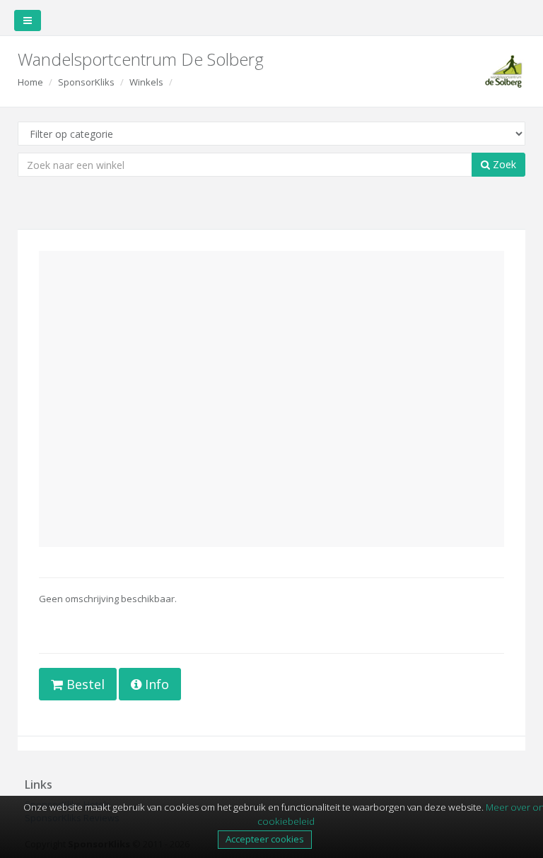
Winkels (146, 82)
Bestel (84, 684)
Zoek (503, 164)
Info (155, 684)
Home (30, 82)
